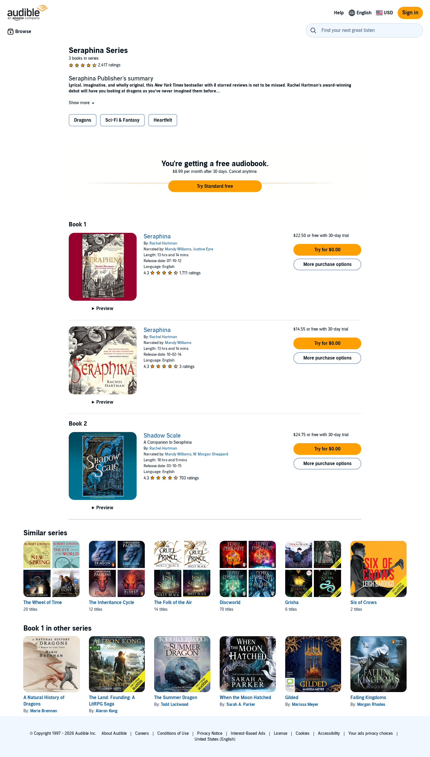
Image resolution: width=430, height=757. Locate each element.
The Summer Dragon (175, 698)
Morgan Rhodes (371, 704)
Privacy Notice (209, 733)
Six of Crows (363, 602)
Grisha (292, 602)
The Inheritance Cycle (111, 602)
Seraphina (157, 236)
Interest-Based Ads (248, 733)
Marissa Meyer (305, 704)
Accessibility (329, 733)
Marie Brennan (43, 710)
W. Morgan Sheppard (210, 454)
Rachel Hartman (163, 243)
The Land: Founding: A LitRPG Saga (112, 701)
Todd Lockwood (174, 704)
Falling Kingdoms (368, 698)
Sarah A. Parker (240, 704)
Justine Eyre (203, 249)
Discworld (230, 602)
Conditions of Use (173, 733)
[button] (82, 102)
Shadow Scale (162, 435)
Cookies (302, 733)
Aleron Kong (106, 710)
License (280, 733)
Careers (142, 733)
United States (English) (215, 739)
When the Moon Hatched (245, 698)
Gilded (291, 698)
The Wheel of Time (42, 602)
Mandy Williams (178, 249)
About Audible (114, 733)
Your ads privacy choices (370, 733)
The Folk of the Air (173, 602)
